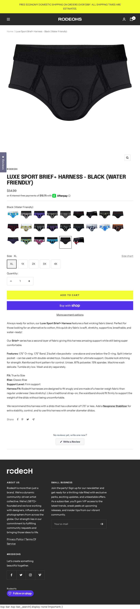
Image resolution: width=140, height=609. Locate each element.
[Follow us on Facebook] (11, 575)
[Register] (101, 524)
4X (55, 263)
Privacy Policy (15, 539)
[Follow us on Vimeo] (39, 575)
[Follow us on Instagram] (30, 575)
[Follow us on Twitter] (21, 575)
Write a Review (73, 442)
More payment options (70, 314)
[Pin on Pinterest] (22, 419)
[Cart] (131, 19)
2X (33, 263)
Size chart (127, 256)
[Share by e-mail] (33, 419)
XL (11, 263)
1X (22, 263)
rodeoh (12, 169)
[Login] (124, 19)
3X (44, 263)
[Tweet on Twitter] (27, 419)
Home (10, 31)
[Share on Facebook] (17, 419)
